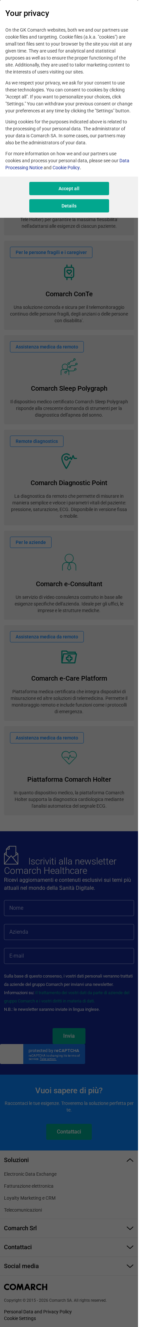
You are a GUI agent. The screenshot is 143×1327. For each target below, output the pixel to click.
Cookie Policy (66, 167)
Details (69, 205)
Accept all (69, 188)
